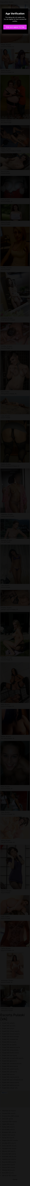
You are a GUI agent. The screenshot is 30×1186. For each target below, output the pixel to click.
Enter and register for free (15, 27)
